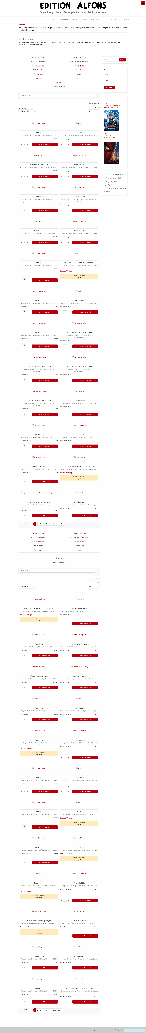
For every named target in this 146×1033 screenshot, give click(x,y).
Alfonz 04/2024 (39, 434)
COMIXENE (85, 20)
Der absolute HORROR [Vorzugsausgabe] (38, 608)
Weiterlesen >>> (36, 44)
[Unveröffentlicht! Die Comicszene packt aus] (79, 979)
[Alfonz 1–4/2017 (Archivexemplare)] (79, 357)
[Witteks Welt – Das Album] (39, 155)
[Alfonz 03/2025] (39, 253)
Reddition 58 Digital (79, 676)
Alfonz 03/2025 (39, 263)
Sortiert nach (23, 108)
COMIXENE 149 (79, 197)
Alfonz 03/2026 (39, 133)
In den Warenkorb (45, 144)
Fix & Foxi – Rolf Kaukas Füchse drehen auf (79, 263)
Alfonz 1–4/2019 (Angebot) (79, 644)
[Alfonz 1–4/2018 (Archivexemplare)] (39, 391)
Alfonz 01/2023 (39, 812)
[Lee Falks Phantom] (79, 911)
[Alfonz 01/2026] (39, 187)
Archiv (105, 20)
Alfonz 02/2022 (79, 883)
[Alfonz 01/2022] (39, 947)
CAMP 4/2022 (79, 812)
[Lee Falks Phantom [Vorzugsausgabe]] (39, 911)
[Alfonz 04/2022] (39, 838)
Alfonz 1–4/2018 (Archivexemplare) (39, 400)
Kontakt (126, 20)
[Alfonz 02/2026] (79, 155)
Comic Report (115, 20)
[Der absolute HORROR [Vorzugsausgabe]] (39, 599)
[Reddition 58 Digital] (79, 667)
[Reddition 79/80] (79, 493)
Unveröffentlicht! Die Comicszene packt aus (79, 988)
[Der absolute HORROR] (79, 599)
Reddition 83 (79, 133)
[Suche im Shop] (96, 95)
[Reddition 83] (79, 123)
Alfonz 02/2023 (39, 778)
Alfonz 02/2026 (79, 165)
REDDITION (64, 20)
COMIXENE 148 (79, 400)
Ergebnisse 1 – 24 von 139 (94, 581)
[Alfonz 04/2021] (39, 979)
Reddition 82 (38, 231)
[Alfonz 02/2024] (39, 635)
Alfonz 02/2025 (39, 300)
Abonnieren (109, 87)
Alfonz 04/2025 (79, 231)
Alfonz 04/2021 (39, 988)
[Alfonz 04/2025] (79, 221)
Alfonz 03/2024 (79, 434)
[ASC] (35, 111)
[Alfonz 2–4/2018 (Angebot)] (39, 667)
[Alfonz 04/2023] (39, 731)
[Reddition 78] (79, 699)
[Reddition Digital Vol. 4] (39, 457)
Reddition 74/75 (79, 956)
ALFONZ (74, 20)
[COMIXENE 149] (79, 187)
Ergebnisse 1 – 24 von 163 (94, 105)
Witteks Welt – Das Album (39, 165)
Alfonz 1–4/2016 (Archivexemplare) (39, 366)
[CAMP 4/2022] (79, 802)
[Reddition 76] (39, 873)
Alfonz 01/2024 (39, 708)
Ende (62, 524)
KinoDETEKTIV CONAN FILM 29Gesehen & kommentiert (112, 105)
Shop (98, 20)
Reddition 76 (38, 883)
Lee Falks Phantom (79, 921)
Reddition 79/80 (79, 502)
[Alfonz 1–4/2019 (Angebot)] (79, 635)
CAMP (92, 20)
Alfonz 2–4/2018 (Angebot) (39, 676)
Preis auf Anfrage (66, 271)
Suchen (122, 60)
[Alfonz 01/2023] (39, 802)
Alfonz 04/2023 (39, 740)
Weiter (57, 524)
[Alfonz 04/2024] (39, 425)
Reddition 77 (79, 778)
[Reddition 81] (79, 291)
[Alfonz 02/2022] (79, 873)
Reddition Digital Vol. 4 (39, 466)
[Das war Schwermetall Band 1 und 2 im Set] (79, 457)
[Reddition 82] (39, 221)
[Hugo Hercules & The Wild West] (39, 493)
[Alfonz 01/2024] (39, 699)
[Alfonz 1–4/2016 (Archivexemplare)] (39, 357)
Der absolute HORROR (79, 608)
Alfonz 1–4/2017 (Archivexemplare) (79, 366)
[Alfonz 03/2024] (79, 425)
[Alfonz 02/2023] (39, 768)
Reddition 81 (79, 300)
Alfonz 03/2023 (79, 740)
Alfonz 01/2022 (39, 956)
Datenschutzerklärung (113, 1030)
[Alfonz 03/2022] (79, 838)
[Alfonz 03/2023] (79, 731)
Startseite (55, 20)
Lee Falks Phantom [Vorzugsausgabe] (39, 921)
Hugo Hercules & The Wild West (38, 502)
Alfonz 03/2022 (79, 847)
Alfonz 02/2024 (39, 644)
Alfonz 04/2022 (39, 847)
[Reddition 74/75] (79, 947)
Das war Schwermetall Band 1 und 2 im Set (79, 466)
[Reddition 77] (79, 768)
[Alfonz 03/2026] (39, 123)
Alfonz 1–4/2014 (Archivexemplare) (79, 332)
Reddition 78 (79, 708)
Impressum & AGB (98, 1030)
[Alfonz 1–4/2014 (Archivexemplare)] (79, 323)
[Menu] (143, 3)
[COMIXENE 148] (79, 391)
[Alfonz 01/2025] (39, 323)
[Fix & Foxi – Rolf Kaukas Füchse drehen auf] (79, 253)
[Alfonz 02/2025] (39, 291)
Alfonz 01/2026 (39, 197)
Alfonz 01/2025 (39, 332)
